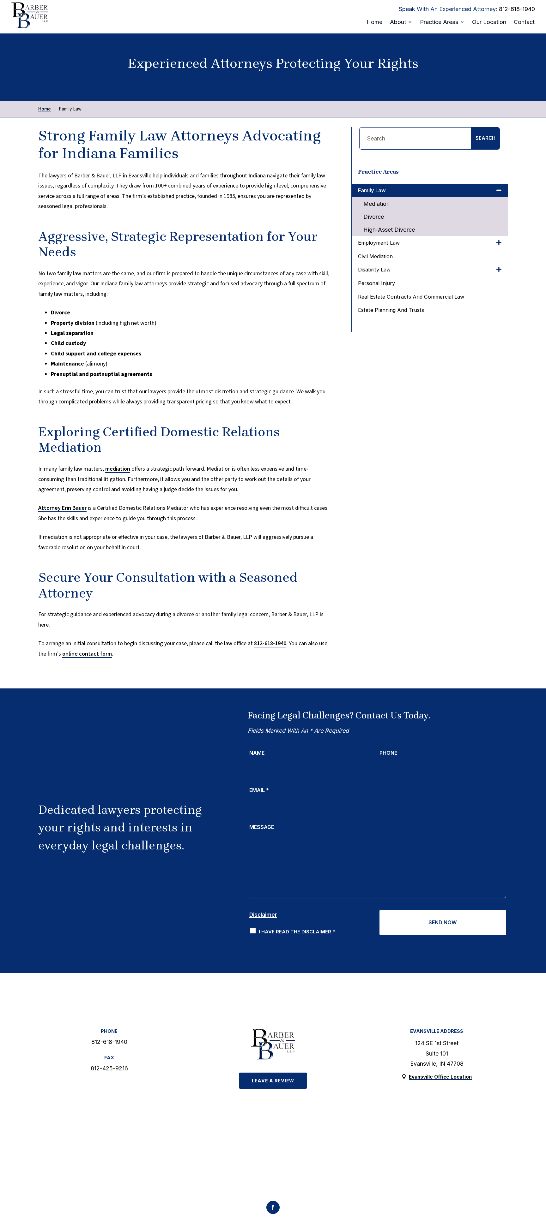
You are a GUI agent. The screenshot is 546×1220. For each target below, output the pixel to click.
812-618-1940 (517, 9)
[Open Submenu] (498, 190)
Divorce (373, 216)
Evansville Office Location (440, 1077)
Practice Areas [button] (439, 22)
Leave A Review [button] (273, 1080)
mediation (117, 469)
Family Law (372, 190)
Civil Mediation (375, 256)
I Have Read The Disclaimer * (297, 932)
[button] (534, 1171)
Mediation (376, 203)
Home (374, 22)
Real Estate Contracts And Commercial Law (411, 297)
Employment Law (379, 243)
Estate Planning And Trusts (391, 310)
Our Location (489, 22)
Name (256, 753)
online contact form (87, 654)
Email (259, 790)
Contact (524, 22)
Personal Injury (376, 283)
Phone (388, 753)
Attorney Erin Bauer (62, 508)
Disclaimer (263, 915)
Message (261, 827)
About (398, 22)
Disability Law (374, 269)
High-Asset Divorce (389, 229)
